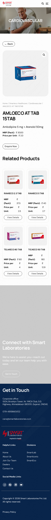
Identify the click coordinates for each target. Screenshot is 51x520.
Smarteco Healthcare (18, 103)
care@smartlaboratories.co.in (17, 419)
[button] (44, 54)
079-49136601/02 (11, 411)
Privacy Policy (9, 512)
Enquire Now (11, 146)
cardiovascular (35, 103)
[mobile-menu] (46, 3)
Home (5, 103)
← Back (9, 44)
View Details (13, 217)
